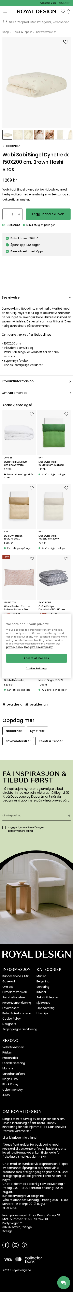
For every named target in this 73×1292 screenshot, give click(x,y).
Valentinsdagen (13, 1047)
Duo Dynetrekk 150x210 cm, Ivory (49, 537)
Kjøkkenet (43, 1002)
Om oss (7, 986)
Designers (9, 1023)
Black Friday (10, 1084)
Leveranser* (10, 1008)
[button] (63, 11)
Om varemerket (14, 392)
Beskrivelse (10, 297)
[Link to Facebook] (5, 1245)
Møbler (41, 976)
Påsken (7, 1052)
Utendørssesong (13, 1063)
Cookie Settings (36, 668)
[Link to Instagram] (15, 1245)
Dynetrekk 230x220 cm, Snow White (15, 463)
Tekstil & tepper (47, 997)
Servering (42, 986)
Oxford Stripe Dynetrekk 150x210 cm (52, 608)
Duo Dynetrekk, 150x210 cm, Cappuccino (13, 537)
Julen (6, 1095)
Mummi (7, 1068)
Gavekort (8, 981)
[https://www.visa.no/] (8, 1259)
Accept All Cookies (36, 658)
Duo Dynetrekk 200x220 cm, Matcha (51, 463)
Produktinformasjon (18, 381)
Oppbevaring (45, 1008)
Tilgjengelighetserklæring (19, 1029)
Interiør (41, 992)
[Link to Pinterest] (25, 1245)
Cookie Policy (11, 1018)
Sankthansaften (13, 1073)
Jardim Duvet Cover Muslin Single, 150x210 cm (51, 679)
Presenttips (10, 1057)
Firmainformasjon (14, 992)
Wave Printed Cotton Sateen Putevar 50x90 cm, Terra (17, 608)
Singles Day (10, 1079)
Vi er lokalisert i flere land (19, 1138)
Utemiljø (42, 1013)
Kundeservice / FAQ (16, 976)
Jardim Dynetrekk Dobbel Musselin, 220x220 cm (14, 679)
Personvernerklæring (16, 1002)
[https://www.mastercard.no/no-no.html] (18, 1259)
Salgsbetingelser (13, 997)
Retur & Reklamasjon (16, 1013)
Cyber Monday (12, 1089)
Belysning (42, 981)
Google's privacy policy (38, 647)
